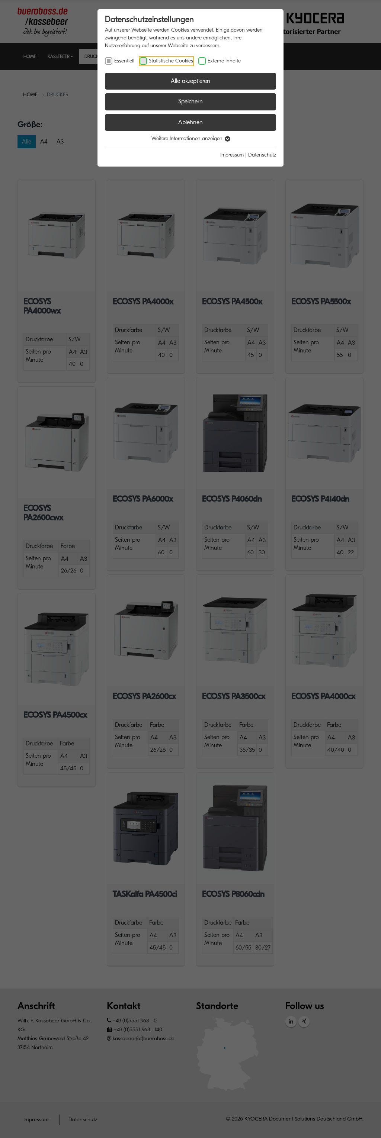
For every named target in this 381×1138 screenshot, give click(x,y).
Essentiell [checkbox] (124, 61)
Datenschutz (262, 155)
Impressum (232, 155)
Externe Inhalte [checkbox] (224, 61)
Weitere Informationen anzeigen (187, 138)
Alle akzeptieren (190, 81)
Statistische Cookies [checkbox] (171, 61)
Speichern (190, 101)
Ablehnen (190, 122)
